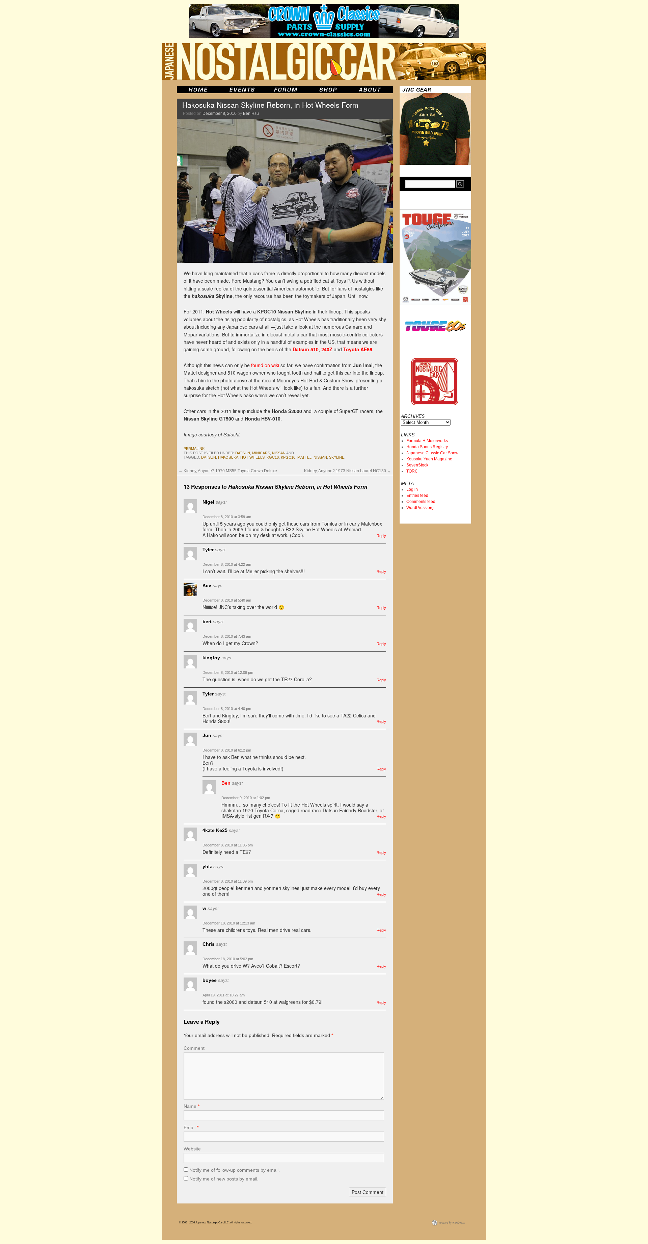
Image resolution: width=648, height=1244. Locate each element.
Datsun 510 (306, 349)
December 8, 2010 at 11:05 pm (227, 845)
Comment (194, 1048)
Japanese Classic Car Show (432, 453)
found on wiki (265, 365)
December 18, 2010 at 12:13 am (228, 923)
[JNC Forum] (286, 89)
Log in (412, 489)
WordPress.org (420, 507)
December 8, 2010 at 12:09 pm (227, 672)
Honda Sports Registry (427, 447)
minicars (261, 453)
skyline (336, 457)
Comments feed (420, 501)
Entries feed (417, 495)
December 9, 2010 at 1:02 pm (245, 798)
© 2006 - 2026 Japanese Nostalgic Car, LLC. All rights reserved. (215, 1222)
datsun (242, 453)
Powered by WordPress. (452, 1222)
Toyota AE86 (357, 349)
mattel (304, 457)
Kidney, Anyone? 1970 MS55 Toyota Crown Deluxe (228, 470)
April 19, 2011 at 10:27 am (223, 995)
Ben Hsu (251, 113)
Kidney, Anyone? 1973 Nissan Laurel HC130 (347, 470)
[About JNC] (370, 89)
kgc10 (273, 457)
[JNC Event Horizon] (242, 89)
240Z (326, 349)
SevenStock (417, 465)
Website (192, 1148)
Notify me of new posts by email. (224, 1179)
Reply (381, 536)
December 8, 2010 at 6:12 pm (226, 750)
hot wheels (252, 457)
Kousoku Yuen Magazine (429, 459)
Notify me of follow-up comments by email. (234, 1170)
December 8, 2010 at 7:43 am (226, 636)
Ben (226, 783)
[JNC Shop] (328, 89)
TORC (412, 471)
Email (191, 1127)
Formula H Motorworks (427, 440)
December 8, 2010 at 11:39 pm (227, 881)
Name (191, 1106)
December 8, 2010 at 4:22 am (226, 564)
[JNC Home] (198, 89)
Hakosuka (228, 457)
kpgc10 (288, 457)
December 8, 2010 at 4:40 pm (226, 709)
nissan (279, 453)
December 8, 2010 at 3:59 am (226, 517)
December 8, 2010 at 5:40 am (226, 600)
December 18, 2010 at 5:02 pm (227, 959)
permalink (194, 449)
